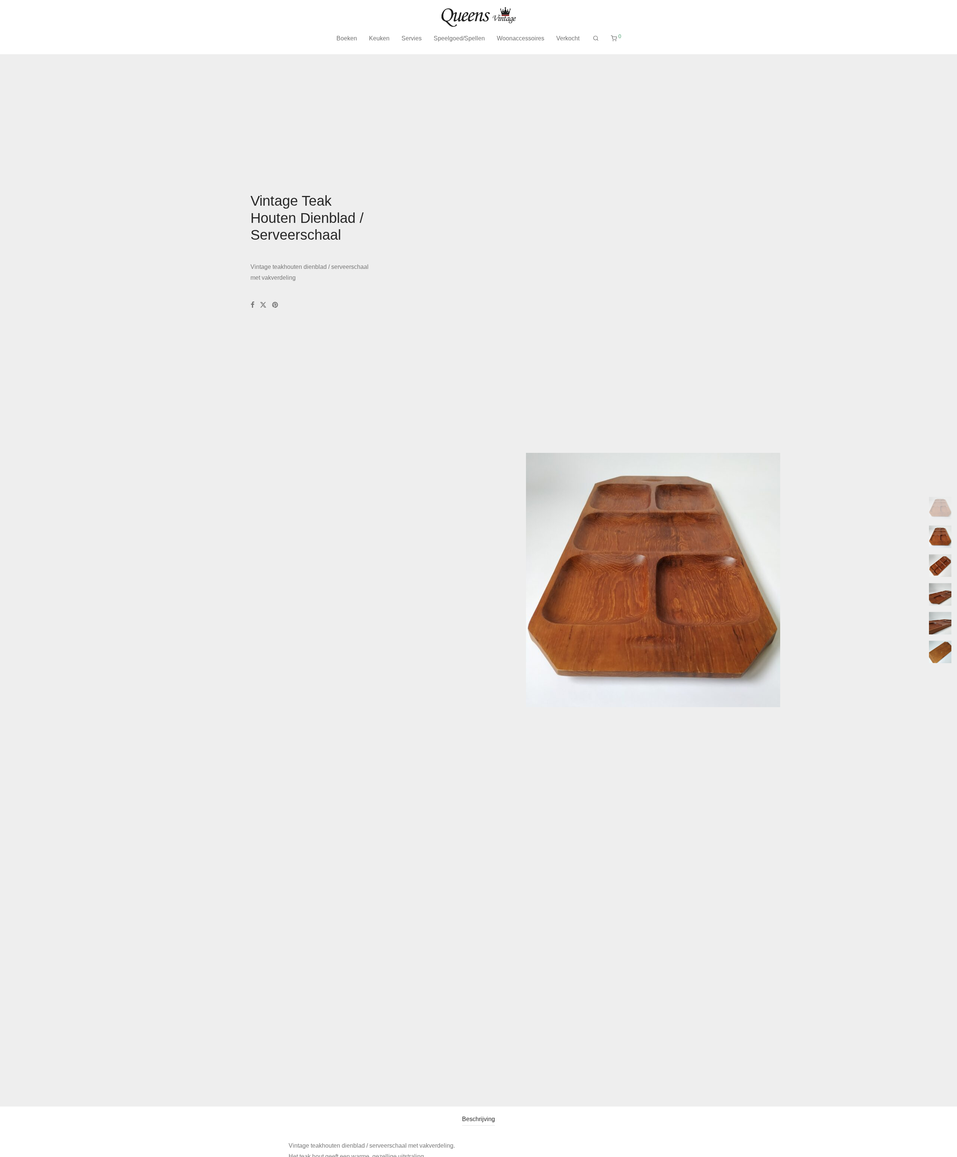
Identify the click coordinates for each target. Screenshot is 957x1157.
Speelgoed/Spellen (459, 38)
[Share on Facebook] (252, 305)
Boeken (346, 38)
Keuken (379, 38)
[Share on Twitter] (263, 305)
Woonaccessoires (520, 38)
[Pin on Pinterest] (275, 305)
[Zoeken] (596, 38)
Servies (411, 38)
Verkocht (567, 38)
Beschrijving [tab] (478, 1119)
